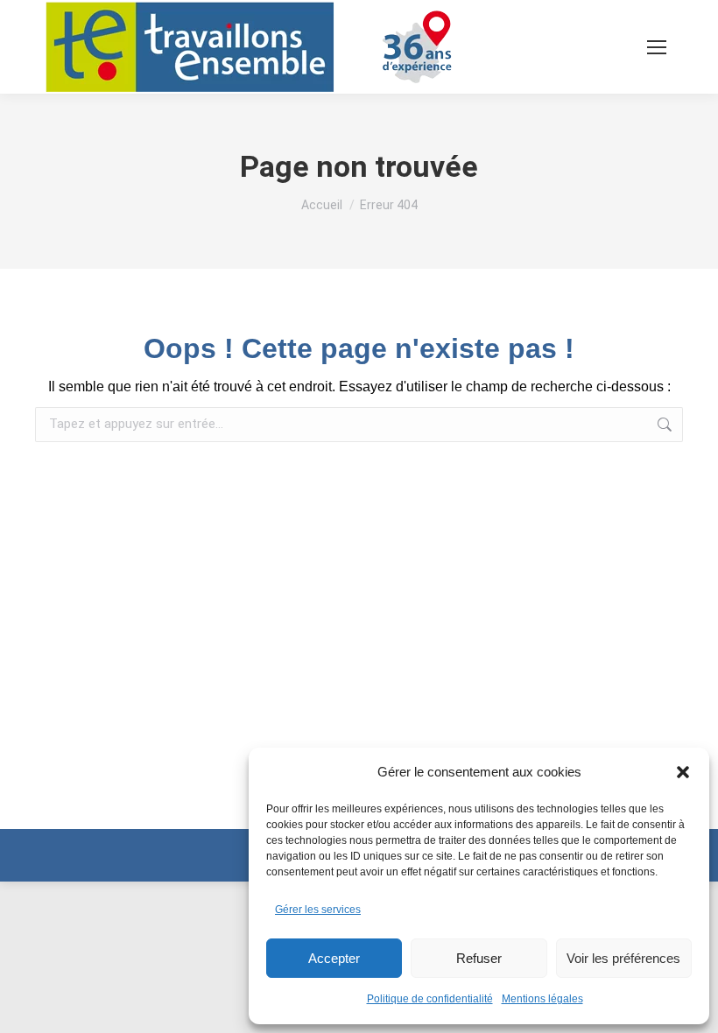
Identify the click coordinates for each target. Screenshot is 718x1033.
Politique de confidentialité (430, 999)
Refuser (479, 958)
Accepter (334, 958)
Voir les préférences (623, 958)
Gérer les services (318, 909)
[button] (683, 772)
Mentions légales (542, 999)
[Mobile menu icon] (656, 47)
